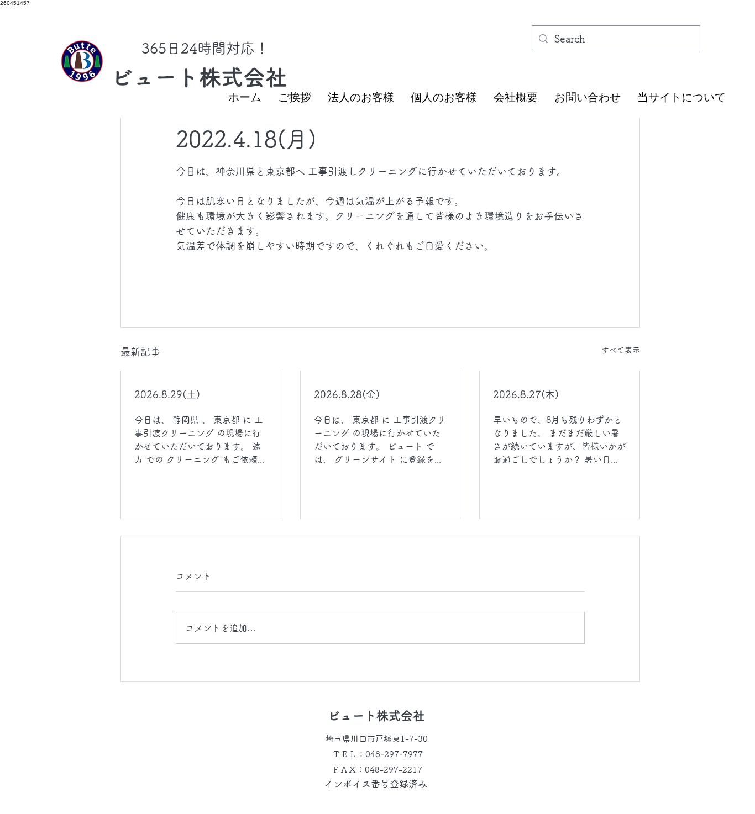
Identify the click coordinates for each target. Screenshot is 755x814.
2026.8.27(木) (526, 394)
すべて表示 (620, 350)
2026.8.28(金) (347, 394)
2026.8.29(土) (167, 394)
